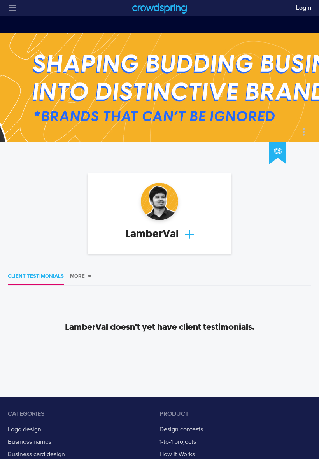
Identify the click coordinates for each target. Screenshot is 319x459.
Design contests (181, 429)
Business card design (36, 454)
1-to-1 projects (178, 442)
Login (303, 8)
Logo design (24, 429)
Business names (29, 442)
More (77, 276)
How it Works (177, 454)
